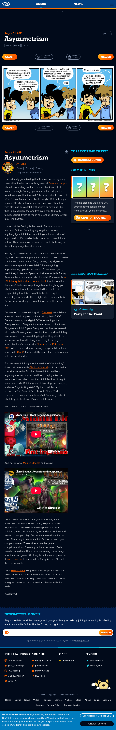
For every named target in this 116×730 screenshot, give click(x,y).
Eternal (40, 344)
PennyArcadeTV (43, 660)
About (88, 700)
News (27, 700)
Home (8, 700)
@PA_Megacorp (16, 665)
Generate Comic (93, 218)
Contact (40, 705)
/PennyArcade (15, 660)
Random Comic (89, 160)
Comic (18, 700)
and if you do (14, 559)
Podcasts (47, 700)
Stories (58, 700)
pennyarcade (41, 665)
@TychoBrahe (96, 660)
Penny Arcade (42, 670)
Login (97, 700)
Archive (69, 700)
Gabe (17, 45)
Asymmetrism (26, 158)
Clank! (20, 352)
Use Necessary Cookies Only (97, 715)
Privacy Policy (82, 640)
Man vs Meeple (31, 463)
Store (78, 700)
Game (8, 45)
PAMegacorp (14, 670)
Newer (106, 57)
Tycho (25, 45)
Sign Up (107, 700)
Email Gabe (68, 660)
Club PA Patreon (16, 675)
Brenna (29, 168)
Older (9, 57)
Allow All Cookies (97, 723)
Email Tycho (96, 665)
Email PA (12, 681)
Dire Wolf (47, 312)
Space (39, 168)
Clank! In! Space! (38, 367)
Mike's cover (18, 570)
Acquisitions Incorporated (29, 172)
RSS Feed (40, 675)
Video (36, 700)
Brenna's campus (58, 183)
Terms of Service (72, 705)
